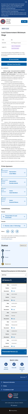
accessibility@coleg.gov (6, 239)
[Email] (7, 231)
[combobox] (14, 274)
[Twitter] (12, 231)
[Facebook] (17, 231)
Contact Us (14, 405)
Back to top (22, 377)
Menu (25, 21)
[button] (14, 382)
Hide (26, 1)
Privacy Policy (14, 410)
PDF (14, 291)
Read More (15, 11)
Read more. (12, 8)
